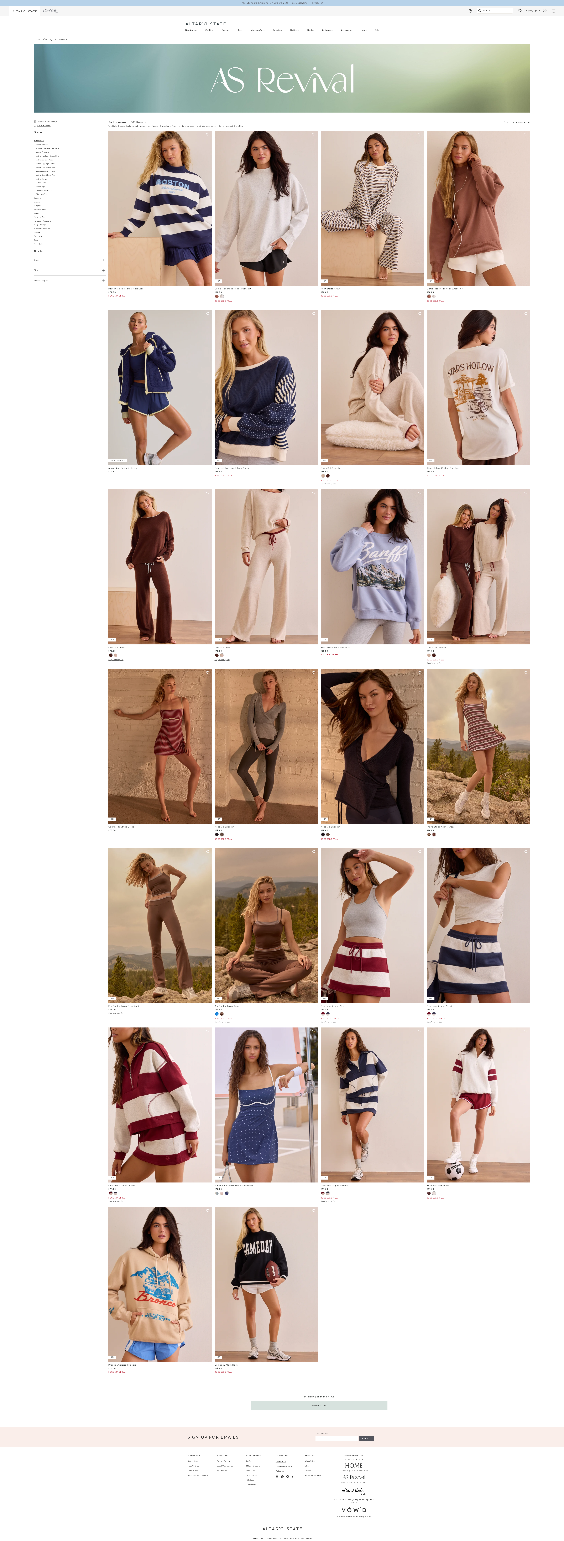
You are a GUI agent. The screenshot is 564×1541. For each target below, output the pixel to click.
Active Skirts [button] (41, 183)
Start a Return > (194, 1461)
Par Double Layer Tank (227, 1006)
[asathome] (354, 1463)
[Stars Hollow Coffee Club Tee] (478, 387)
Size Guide (250, 1471)
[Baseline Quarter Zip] (478, 1104)
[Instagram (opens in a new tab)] (277, 1476)
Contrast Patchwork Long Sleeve (232, 468)
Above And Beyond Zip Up (122, 468)
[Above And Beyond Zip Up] (160, 387)
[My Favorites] (520, 10)
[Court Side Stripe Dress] (160, 746)
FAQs (248, 1461)
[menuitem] (191, 30)
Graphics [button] (37, 206)
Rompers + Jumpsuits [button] (42, 221)
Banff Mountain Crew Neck (335, 647)
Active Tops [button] (40, 187)
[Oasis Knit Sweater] (372, 387)
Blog (307, 1466)
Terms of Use (258, 1538)
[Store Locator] (470, 11)
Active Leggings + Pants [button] (45, 164)
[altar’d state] (24, 11)
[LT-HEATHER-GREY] (434, 1193)
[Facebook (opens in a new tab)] (282, 1476)
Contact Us (282, 1456)
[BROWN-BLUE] (429, 1193)
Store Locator (251, 1475)
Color (36, 260)
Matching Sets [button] (39, 217)
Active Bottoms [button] (42, 145)
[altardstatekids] (50, 11)
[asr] (354, 1476)
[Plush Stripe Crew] (372, 208)
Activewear (327, 30)
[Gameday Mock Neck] (266, 1284)
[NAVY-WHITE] (226, 1193)
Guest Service (253, 1456)
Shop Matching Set (328, 484)
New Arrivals (191, 30)
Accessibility (251, 1485)
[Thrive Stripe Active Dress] (478, 746)
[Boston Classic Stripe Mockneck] (160, 208)
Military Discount (253, 1466)
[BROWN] (217, 296)
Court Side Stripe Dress (121, 827)
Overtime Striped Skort (333, 1006)
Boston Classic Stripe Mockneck (125, 289)
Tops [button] (36, 240)
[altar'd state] (205, 24)
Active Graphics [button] (42, 152)
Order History (193, 1471)
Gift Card (250, 1480)
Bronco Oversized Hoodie (122, 1365)
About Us (310, 1456)
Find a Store (44, 125)
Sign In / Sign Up (223, 1461)
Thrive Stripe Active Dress (441, 827)
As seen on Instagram (313, 1475)
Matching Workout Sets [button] (45, 171)
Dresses (225, 30)
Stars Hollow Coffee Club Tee (443, 468)
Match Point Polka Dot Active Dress (234, 1185)
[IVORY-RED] (217, 1193)
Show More (319, 1406)
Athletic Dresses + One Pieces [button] (47, 148)
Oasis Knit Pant (116, 647)
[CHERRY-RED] (221, 1193)
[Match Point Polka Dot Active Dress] (266, 1104)
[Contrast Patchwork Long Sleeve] (266, 387)
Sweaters (277, 30)
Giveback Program (284, 1466)
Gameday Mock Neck (226, 1365)
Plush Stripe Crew (330, 289)
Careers (308, 1471)
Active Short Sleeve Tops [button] (45, 175)
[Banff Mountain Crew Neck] (372, 566)
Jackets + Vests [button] (40, 209)
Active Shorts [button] (41, 179)
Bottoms (294, 30)
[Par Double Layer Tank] (266, 925)
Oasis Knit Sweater (331, 468)
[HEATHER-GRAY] (222, 296)
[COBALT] (217, 1014)
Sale (377, 30)
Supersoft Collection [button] (44, 190)
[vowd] (354, 1510)
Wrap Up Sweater (224, 827)
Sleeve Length (41, 280)
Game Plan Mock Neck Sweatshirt (233, 289)
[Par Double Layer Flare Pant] (160, 925)
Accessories (346, 30)
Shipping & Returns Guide (198, 1475)
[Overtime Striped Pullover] (160, 1104)
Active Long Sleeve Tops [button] (45, 167)
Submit (366, 1438)
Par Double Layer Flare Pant (123, 1006)
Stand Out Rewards (225, 1466)
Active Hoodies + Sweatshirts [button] (47, 156)
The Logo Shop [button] (42, 194)
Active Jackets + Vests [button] (44, 160)
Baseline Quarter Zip (438, 1185)
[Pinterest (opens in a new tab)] (287, 1476)
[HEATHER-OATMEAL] (323, 476)
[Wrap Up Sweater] (266, 746)
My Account (223, 1456)
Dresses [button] (37, 202)
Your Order (194, 1456)
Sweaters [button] (37, 232)
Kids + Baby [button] (38, 244)
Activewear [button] (39, 141)
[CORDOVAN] (434, 834)
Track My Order (194, 1466)
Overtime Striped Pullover (122, 1185)
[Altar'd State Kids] (354, 1491)
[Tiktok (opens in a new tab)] (293, 1476)
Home (364, 30)
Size (36, 270)
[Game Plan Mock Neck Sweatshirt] (266, 208)
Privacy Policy (271, 1538)
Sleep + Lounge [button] (40, 225)
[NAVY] (217, 834)
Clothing (209, 30)
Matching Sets (258, 30)
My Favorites (222, 1471)
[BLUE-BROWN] (429, 834)
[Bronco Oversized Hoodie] (160, 1284)
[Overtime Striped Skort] (372, 925)
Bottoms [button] (37, 198)
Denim (310, 30)
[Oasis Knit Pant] (160, 566)
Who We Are (310, 1461)
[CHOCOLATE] (328, 476)
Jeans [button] (36, 213)
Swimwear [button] (38, 236)
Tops (240, 30)
